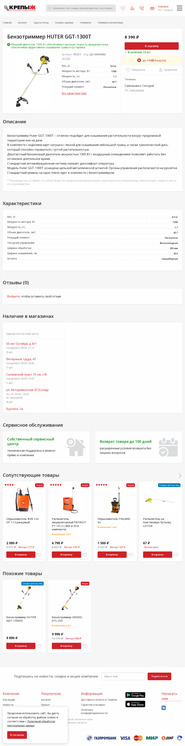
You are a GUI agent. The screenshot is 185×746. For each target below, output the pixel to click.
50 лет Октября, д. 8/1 (21, 344)
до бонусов (154, 60)
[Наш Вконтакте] (164, 708)
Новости (8, 704)
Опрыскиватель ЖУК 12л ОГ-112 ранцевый (22, 520)
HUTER (66, 58)
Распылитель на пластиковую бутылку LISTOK (157, 522)
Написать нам (169, 696)
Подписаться (159, 676)
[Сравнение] (132, 8)
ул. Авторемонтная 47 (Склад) (27, 390)
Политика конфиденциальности (94, 711)
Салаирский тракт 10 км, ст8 (26, 374)
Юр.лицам (9, 699)
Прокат (45, 704)
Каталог (46, 699)
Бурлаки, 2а (14, 409)
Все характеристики (74, 93)
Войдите (13, 296)
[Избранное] (123, 8)
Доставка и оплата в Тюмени (99, 699)
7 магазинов (136, 90)
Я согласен (17, 735)
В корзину (152, 46)
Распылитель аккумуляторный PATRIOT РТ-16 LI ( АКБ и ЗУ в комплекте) (69, 524)
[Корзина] (152, 8)
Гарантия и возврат (93, 704)
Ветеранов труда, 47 (21, 359)
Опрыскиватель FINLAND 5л (114, 520)
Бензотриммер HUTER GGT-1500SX (21, 619)
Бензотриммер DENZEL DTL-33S (67, 619)
